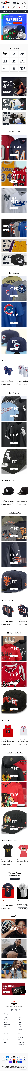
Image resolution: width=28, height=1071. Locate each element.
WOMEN (14, 929)
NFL (20, 1019)
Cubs (5, 1017)
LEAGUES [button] (4, 11)
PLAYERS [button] (10, 11)
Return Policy (21, 1042)
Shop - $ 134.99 (7, 384)
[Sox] (25, 7)
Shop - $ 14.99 (22, 864)
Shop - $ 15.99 (7, 864)
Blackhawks (7, 1024)
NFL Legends (14, 147)
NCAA (20, 1027)
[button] (22, 2)
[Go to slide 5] (18, 38)
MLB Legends (14, 200)
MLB (20, 1017)
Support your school (6, 102)
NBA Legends (14, 173)
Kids (14, 969)
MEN (14, 949)
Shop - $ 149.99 (7, 624)
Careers (5, 1042)
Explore (15, 878)
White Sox (6, 1019)
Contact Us (20, 1037)
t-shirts (14, 648)
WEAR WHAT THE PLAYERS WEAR (7, 84)
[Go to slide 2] (12, 38)
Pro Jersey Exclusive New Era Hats (7, 117)
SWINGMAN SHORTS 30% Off (7, 243)
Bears (5, 1022)
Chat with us (21, 1044)
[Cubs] (3, 7)
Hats (14, 341)
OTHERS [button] (24, 11)
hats (14, 581)
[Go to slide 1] (9, 38)
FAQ (19, 1039)
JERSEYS (6, 225)
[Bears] (8, 7)
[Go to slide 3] (14, 38)
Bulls (5, 1027)
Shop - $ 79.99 (22, 908)
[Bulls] (19, 7)
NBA (20, 1024)
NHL (20, 1022)
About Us (6, 1037)
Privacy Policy (7, 1039)
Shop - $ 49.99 (7, 504)
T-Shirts (14, 288)
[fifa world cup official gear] (14, 27)
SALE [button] (17, 11)
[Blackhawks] (14, 7)
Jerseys (14, 315)
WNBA (20, 1029)
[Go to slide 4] (16, 38)
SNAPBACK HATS (7, 257)
